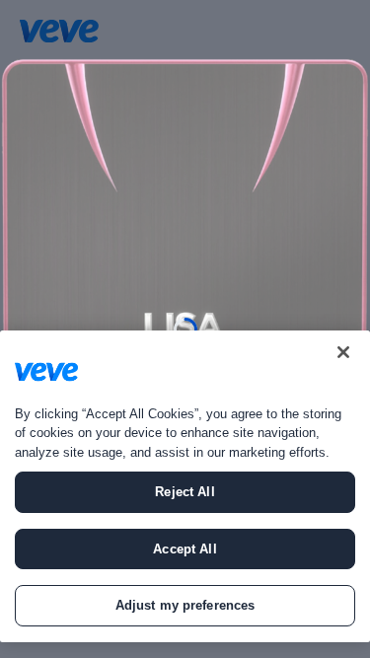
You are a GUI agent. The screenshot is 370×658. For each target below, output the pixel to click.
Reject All (184, 491)
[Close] (343, 352)
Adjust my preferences (185, 605)
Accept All (184, 549)
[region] (185, 486)
